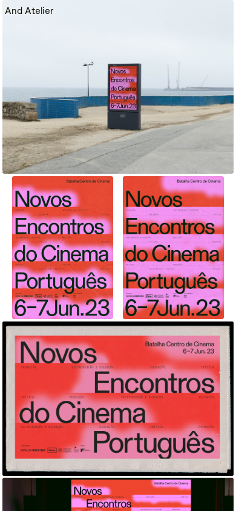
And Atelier (29, 10)
